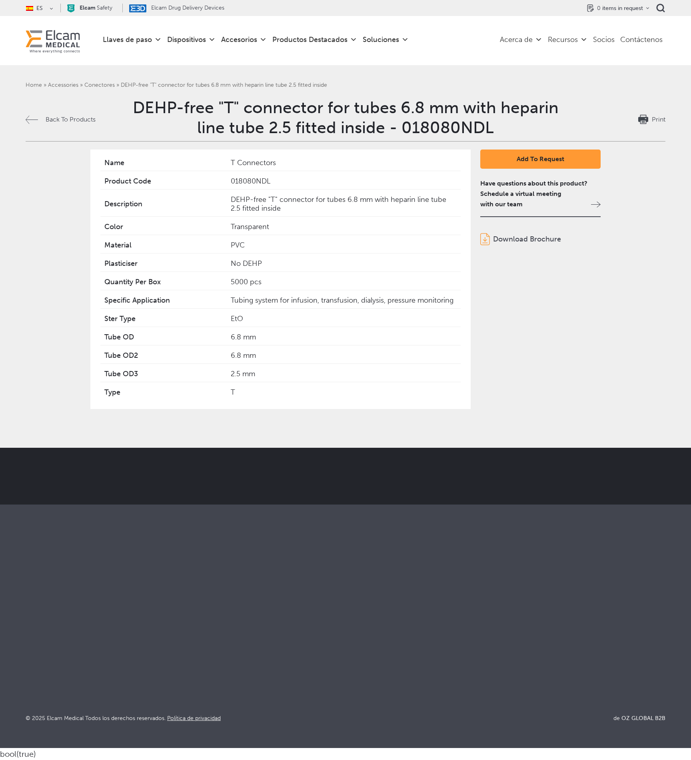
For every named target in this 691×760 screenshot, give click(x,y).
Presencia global (369, 666)
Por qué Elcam (367, 633)
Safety (96, 7)
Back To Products (71, 119)
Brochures (520, 633)
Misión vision (364, 644)
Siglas (513, 666)
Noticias (517, 676)
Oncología (201, 666)
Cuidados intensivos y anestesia (231, 633)
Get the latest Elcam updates (160, 516)
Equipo (355, 676)
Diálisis (196, 644)
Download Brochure (527, 239)
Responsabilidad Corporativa (387, 655)
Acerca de (516, 39)
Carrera (356, 687)
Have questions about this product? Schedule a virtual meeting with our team (533, 194)
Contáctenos (641, 39)
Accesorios (239, 39)
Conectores (99, 85)
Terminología (524, 655)
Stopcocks (41, 633)
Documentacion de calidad (544, 644)
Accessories (63, 85)
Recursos (563, 39)
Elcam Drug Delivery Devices (187, 7)
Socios (604, 39)
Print (658, 119)
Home (34, 85)
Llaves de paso (127, 39)
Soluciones (381, 39)
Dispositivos (186, 39)
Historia (357, 698)
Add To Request (540, 159)
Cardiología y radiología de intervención (243, 655)
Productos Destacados (309, 39)
